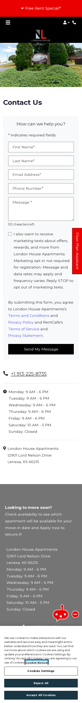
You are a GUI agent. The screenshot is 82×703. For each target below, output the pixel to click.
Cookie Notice (37, 662)
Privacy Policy (21, 322)
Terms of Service (23, 329)
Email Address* (27, 174)
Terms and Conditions (28, 315)
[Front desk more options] (75, 614)
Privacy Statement (25, 335)
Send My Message (41, 349)
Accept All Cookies (41, 695)
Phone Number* (28, 188)
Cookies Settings (40, 671)
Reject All (41, 683)
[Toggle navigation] (8, 22)
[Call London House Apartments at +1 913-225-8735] (74, 22)
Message (22, 202)
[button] (41, 8)
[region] (41, 664)
